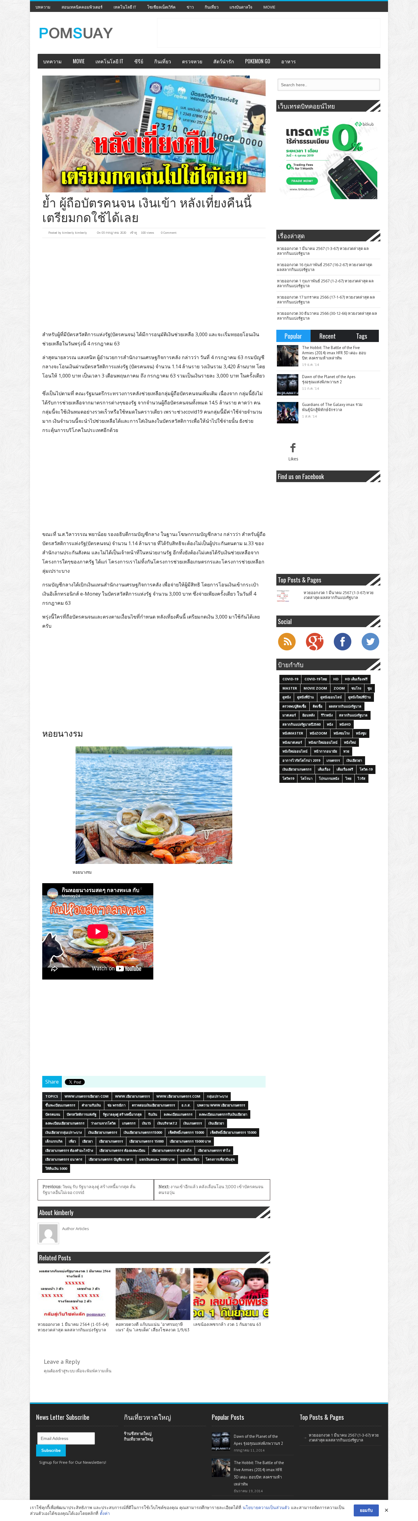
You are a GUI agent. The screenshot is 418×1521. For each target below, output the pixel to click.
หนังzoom (318, 733)
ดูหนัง (286, 697)
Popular (293, 335)
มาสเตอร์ (289, 715)
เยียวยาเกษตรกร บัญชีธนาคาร (111, 1159)
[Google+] (314, 650)
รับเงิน (152, 1114)
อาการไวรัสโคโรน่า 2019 (301, 760)
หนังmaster (292, 733)
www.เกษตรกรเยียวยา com (87, 1096)
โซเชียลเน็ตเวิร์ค (161, 7)
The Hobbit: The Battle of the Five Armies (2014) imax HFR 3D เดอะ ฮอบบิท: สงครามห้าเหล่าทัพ (334, 353)
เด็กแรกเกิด (53, 1141)
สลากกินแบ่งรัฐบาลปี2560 (301, 724)
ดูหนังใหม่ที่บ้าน (359, 697)
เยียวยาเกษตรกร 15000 (146, 1141)
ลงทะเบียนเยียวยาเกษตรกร (64, 1123)
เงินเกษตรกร (192, 1123)
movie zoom (315, 688)
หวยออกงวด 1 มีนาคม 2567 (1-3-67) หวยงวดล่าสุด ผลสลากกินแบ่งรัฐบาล (323, 251)
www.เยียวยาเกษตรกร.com (178, 1096)
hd (335, 679)
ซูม (370, 688)
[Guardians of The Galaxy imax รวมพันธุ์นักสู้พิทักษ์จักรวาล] (287, 412)
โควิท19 (288, 778)
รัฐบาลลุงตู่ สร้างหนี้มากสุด (122, 1114)
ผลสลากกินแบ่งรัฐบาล (345, 706)
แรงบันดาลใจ (241, 7)
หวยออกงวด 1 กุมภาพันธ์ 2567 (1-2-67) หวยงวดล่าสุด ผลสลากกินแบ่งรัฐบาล (325, 283)
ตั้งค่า (105, 1513)
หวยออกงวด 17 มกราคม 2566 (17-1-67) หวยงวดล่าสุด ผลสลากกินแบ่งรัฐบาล (326, 299)
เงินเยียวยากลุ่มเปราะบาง (63, 1132)
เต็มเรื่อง (324, 769)
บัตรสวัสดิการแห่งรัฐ (81, 1114)
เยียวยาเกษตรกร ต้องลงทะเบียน (122, 1150)
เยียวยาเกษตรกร (111, 1141)
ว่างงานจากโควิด (103, 1123)
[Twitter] (370, 650)
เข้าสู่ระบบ (66, 1371)
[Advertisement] (268, 32)
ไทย (348, 778)
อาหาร (288, 61)
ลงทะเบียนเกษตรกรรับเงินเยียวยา (223, 1114)
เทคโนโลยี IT (125, 7)
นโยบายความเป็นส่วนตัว (266, 1507)
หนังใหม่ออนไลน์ (295, 751)
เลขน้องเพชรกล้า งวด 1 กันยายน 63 (227, 1324)
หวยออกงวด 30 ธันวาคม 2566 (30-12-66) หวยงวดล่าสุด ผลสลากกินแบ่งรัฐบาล (327, 316)
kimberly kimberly (74, 233)
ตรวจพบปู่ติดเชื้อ (294, 706)
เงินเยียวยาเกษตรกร (102, 1132)
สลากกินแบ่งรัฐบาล (353, 715)
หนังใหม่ (350, 742)
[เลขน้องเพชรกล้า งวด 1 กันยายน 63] (230, 1294)
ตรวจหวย (192, 61)
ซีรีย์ (138, 61)
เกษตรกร (129, 1123)
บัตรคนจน (52, 1114)
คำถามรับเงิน (91, 1105)
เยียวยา (87, 1141)
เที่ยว (72, 1141)
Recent (327, 335)
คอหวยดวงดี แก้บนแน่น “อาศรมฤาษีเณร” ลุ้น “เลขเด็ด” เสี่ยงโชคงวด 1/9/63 (153, 1327)
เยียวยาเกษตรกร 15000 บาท (190, 1141)
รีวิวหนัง (327, 715)
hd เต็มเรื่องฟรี (356, 679)
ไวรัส (361, 778)
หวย (346, 751)
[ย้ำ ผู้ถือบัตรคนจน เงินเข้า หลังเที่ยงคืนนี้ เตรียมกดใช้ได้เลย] (154, 134)
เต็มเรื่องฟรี (345, 769)
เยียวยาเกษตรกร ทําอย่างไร (172, 1150)
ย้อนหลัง (308, 715)
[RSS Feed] (287, 650)
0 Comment (169, 233)
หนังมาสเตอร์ (292, 742)
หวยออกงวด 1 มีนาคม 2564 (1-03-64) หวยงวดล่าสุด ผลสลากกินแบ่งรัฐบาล (73, 1327)
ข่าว (190, 7)
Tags (361, 335)
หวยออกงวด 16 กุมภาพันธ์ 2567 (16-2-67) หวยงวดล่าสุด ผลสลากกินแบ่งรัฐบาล (324, 267)
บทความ (42, 7)
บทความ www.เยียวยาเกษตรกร (221, 1105)
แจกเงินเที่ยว (190, 1159)
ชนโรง (356, 688)
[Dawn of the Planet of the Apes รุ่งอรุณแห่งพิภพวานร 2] (287, 385)
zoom (339, 688)
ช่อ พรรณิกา (116, 1105)
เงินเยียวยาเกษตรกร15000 (143, 1132)
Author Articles (75, 1228)
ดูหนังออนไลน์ (331, 697)
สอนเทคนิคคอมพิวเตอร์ (82, 7)
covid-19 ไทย (315, 679)
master (289, 688)
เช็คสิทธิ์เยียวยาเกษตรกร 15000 (233, 1132)
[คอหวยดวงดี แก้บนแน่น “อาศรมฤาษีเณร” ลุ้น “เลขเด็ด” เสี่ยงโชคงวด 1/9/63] (153, 1294)
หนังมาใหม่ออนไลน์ (323, 742)
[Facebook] (342, 650)
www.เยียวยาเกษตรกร (132, 1096)
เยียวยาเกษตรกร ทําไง (214, 1150)
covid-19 (290, 679)
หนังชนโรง (341, 733)
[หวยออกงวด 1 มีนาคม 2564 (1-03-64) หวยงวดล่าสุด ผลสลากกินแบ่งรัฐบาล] (75, 1294)
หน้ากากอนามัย (325, 751)
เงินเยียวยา (216, 1123)
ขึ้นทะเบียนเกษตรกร (60, 1105)
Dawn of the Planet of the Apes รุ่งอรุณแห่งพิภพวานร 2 (329, 379)
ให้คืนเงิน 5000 (56, 1168)
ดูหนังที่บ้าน (305, 697)
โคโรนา (306, 778)
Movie (269, 7)
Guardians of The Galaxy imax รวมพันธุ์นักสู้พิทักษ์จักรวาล (332, 407)
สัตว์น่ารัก (223, 61)
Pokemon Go (257, 61)
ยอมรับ (366, 1510)
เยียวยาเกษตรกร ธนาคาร (63, 1159)
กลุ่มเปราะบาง (217, 1096)
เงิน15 (146, 1123)
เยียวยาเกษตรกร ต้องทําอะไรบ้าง (69, 1150)
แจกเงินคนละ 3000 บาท (156, 1159)
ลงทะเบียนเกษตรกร (178, 1114)
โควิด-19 (366, 769)
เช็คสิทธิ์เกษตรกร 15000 (186, 1132)
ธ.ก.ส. (186, 1105)
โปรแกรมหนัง (329, 778)
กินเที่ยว (211, 7)
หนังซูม (361, 733)
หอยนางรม (82, 872)
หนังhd (345, 724)
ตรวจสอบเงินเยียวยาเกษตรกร (153, 1105)
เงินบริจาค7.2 (167, 1123)
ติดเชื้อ (318, 706)
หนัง (330, 724)
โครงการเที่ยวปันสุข (220, 1159)
